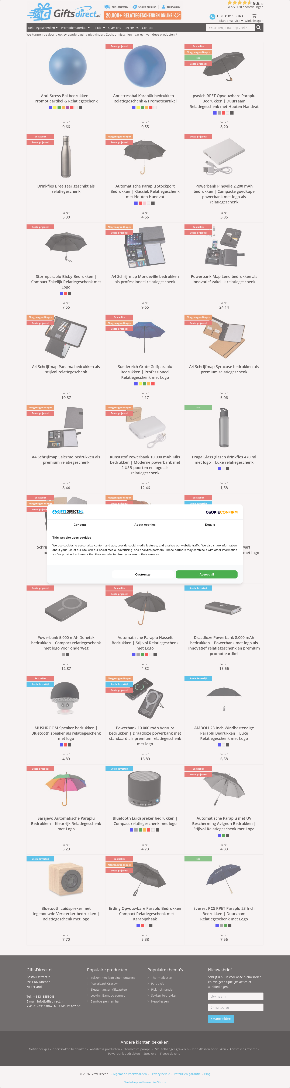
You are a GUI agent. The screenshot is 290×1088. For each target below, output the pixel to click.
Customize (143, 574)
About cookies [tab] (145, 524)
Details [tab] (210, 524)
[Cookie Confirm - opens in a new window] (222, 512)
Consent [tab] (80, 524)
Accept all (207, 574)
